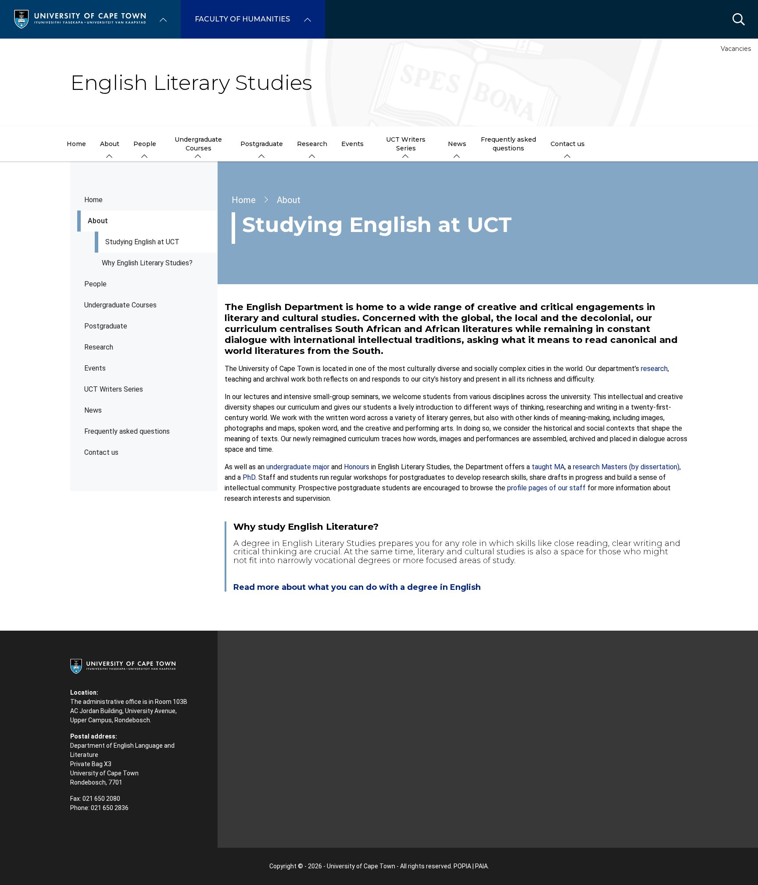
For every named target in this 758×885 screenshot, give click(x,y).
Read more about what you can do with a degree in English (357, 587)
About (98, 221)
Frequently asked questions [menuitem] (508, 144)
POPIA (462, 866)
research (654, 368)
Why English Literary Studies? (147, 263)
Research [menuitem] (312, 144)
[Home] (80, 18)
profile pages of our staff (546, 488)
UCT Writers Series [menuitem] (405, 144)
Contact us (101, 452)
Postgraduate (105, 326)
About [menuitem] (109, 144)
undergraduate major (297, 467)
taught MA (548, 467)
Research (98, 347)
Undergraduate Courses (120, 305)
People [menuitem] (144, 144)
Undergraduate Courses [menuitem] (198, 144)
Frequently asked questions (127, 431)
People (95, 284)
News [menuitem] (457, 144)
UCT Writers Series (113, 389)
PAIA (481, 866)
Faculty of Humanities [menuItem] (242, 19)
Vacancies (736, 49)
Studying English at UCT (142, 242)
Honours (356, 467)
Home (93, 200)
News (93, 410)
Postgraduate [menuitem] (261, 144)
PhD (249, 477)
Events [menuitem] (352, 144)
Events (95, 368)
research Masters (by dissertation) (626, 467)
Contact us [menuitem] (568, 144)
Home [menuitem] (76, 144)
